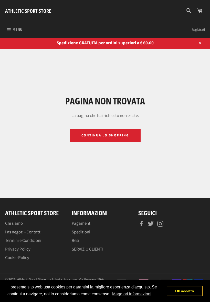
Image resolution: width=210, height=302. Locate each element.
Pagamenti (81, 223)
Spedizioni (81, 232)
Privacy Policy (17, 249)
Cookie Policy (17, 258)
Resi (75, 241)
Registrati (198, 29)
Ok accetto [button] (184, 291)
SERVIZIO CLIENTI (87, 249)
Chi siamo (14, 223)
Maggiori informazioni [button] (131, 294)
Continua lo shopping (105, 135)
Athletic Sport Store (28, 10)
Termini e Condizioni (23, 241)
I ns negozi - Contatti (23, 232)
